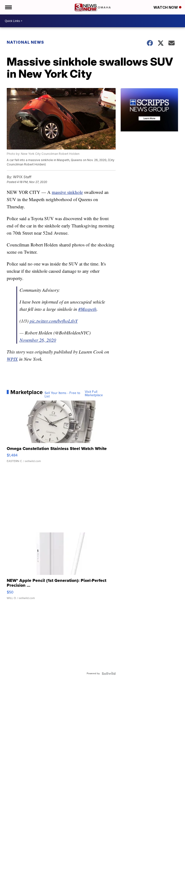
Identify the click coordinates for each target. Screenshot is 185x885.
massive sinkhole (67, 192)
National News (25, 42)
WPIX (12, 359)
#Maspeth (87, 309)
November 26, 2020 (38, 340)
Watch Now (166, 7)
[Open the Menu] (8, 7)
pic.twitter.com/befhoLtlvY (54, 321)
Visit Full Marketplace (94, 393)
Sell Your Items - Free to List (62, 394)
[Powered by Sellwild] (109, 673)
